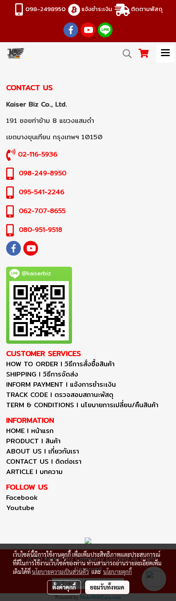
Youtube (20, 508)
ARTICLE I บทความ (34, 472)
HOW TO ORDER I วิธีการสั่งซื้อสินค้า (60, 364)
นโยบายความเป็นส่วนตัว (60, 571)
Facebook (22, 497)
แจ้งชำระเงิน (96, 9)
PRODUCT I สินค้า (33, 441)
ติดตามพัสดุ (146, 9)
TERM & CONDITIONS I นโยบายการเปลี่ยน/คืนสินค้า (82, 405)
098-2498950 (45, 9)
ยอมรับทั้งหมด (107, 587)
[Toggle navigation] (165, 54)
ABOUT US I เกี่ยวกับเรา (42, 451)
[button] (124, 53)
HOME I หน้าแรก (30, 431)
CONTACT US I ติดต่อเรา (43, 461)
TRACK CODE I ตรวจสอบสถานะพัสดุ (59, 395)
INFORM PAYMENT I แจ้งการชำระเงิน (61, 384)
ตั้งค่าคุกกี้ (64, 587)
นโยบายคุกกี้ (117, 571)
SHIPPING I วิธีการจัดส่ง (42, 374)
